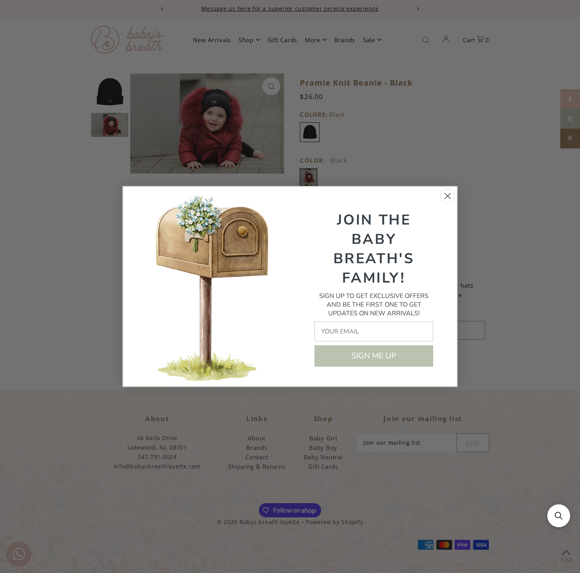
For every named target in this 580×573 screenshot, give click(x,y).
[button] (558, 515)
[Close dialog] (448, 196)
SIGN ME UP (374, 355)
